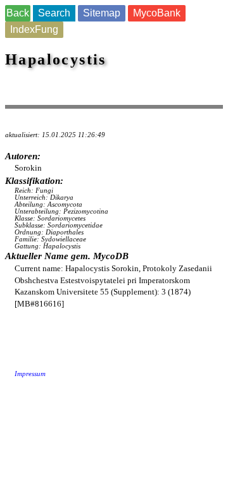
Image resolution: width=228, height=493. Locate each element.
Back (17, 13)
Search (54, 13)
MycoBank (156, 13)
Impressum (30, 373)
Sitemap (101, 13)
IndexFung (34, 29)
